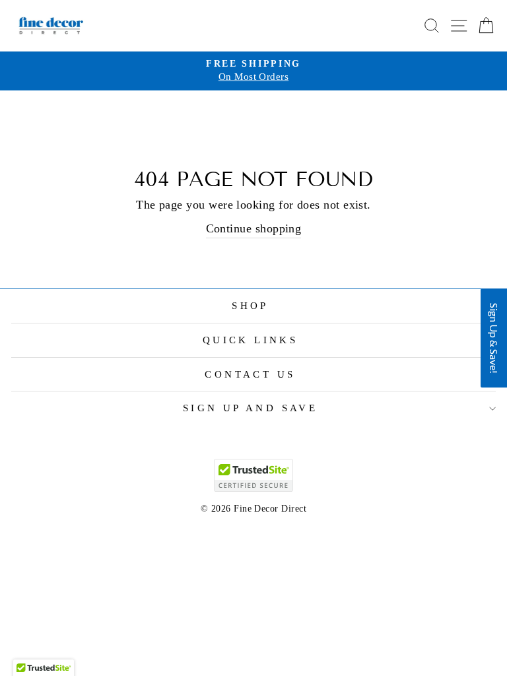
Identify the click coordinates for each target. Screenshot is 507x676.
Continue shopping (254, 228)
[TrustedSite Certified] (253, 475)
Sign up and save (250, 408)
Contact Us (250, 374)
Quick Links (250, 340)
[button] (494, 338)
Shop (250, 305)
